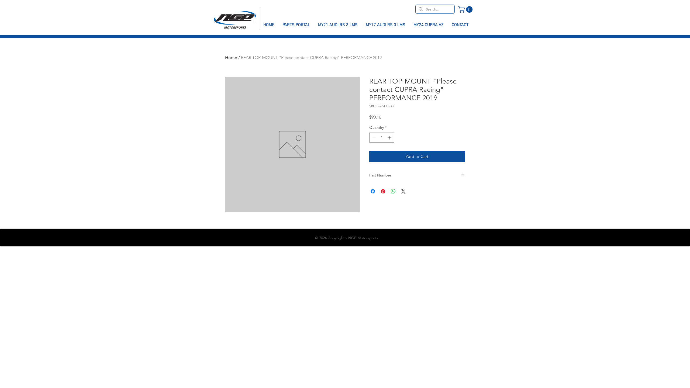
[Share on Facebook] (373, 191)
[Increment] (390, 137)
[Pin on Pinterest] (383, 191)
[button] (466, 9)
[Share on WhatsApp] (393, 191)
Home (231, 57)
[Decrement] (373, 137)
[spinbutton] (382, 137)
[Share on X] (403, 191)
